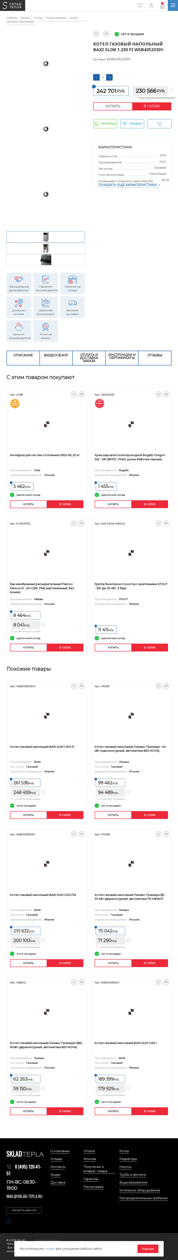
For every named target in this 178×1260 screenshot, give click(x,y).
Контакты (58, 1167)
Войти (151, 5)
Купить (112, 106)
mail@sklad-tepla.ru (24, 1196)
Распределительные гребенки (143, 1198)
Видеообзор (56, 355)
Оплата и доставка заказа (89, 357)
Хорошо (148, 1248)
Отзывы (154, 355)
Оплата (89, 1151)
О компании (60, 1151)
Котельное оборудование (139, 1190)
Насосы (125, 1167)
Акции (55, 1175)
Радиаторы (128, 1159)
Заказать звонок (24, 1210)
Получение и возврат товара (95, 1169)
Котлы (124, 1151)
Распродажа (93, 1187)
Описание (23, 355)
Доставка (58, 1182)
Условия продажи (47, 1240)
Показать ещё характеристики (127, 185)
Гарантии (91, 1179)
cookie (50, 1249)
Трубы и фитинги (132, 1175)
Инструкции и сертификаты (122, 356)
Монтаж (90, 1159)
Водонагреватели (133, 1182)
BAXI (163, 161)
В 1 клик (152, 106)
